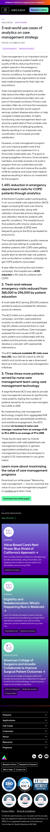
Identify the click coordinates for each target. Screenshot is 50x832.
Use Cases (8, 726)
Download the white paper (16, 498)
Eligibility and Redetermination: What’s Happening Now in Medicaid (24, 603)
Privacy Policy (8, 811)
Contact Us (20, 770)
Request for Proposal (28, 764)
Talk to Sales (8, 770)
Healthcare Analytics (26, 48)
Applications (9, 720)
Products (7, 715)
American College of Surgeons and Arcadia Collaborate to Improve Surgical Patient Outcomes (23, 665)
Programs (7, 747)
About (6, 736)
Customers (8, 731)
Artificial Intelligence (12, 689)
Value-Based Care (11, 631)
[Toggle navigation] (5, 9)
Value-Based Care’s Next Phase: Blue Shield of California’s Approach (21, 548)
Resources (7, 22)
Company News (10, 693)
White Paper (21, 22)
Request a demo (39, 10)
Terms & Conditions (26, 811)
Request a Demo (10, 764)
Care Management (10, 48)
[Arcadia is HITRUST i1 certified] (40, 784)
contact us (10, 491)
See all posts (8, 518)
